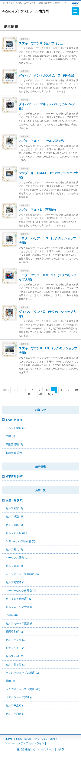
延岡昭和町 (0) (14, 631)
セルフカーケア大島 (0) (20, 606)
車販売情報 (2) (14, 444)
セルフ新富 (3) (14, 508)
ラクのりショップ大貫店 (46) (23, 689)
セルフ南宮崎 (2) (16, 582)
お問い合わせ (23, 738)
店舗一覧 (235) (14, 500)
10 (76, 389)
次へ (50, 394)
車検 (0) (10, 436)
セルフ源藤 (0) (14, 524)
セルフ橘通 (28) (15, 516)
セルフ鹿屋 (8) (14, 565)
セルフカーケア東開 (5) (20, 623)
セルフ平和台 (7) (16, 713)
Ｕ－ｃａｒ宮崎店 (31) (19, 598)
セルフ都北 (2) (14, 549)
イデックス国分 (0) (17, 557)
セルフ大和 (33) (15, 656)
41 (40, 394)
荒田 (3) (10, 680)
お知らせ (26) (14, 452)
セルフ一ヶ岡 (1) (16, 639)
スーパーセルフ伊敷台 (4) (21, 590)
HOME (9, 738)
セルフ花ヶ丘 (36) (16, 532)
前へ (5, 389)
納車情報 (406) (14, 476)
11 (29, 394)
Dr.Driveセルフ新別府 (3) (20, 541)
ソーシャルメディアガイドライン (24, 743)
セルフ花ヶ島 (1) (16, 664)
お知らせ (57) (14, 419)
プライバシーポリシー (47, 738)
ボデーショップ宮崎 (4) (20, 697)
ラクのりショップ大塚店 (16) (23, 672)
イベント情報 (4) (16, 427)
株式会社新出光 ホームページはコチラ (40, 749)
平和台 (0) (12, 615)
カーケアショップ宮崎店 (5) (22, 574)
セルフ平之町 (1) (16, 705)
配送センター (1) (16, 648)
